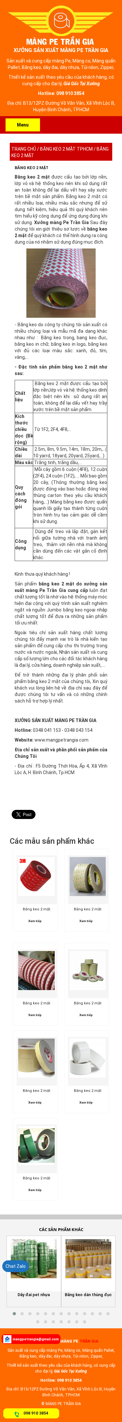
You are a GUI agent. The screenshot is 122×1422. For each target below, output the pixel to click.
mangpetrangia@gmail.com (36, 1339)
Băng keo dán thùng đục (88, 1294)
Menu (23, 124)
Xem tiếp (35, 921)
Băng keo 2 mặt (31, 167)
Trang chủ (23, 149)
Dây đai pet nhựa (34, 1294)
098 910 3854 (35, 1413)
